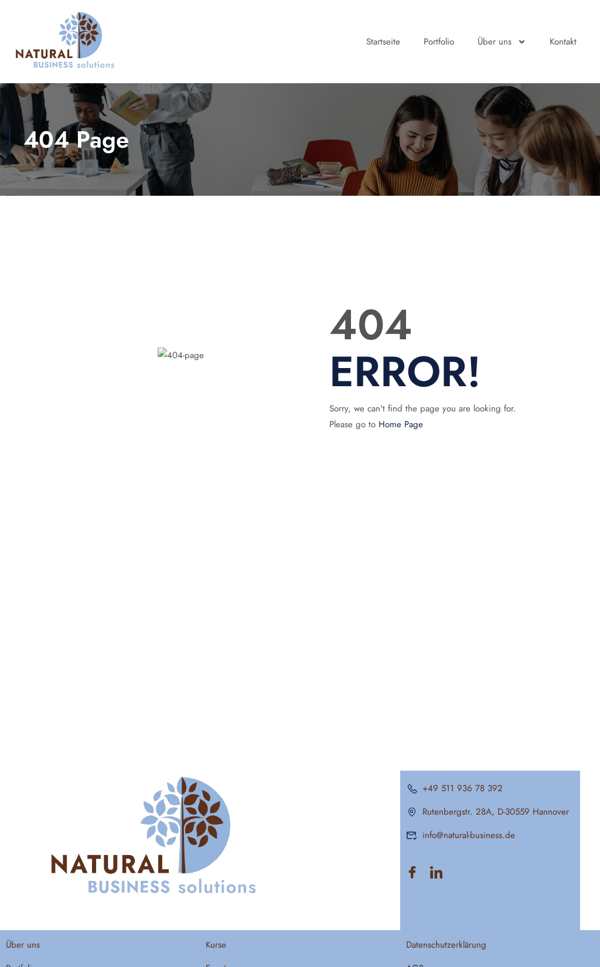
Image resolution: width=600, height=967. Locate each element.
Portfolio (439, 41)
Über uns (495, 41)
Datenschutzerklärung (446, 944)
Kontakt (563, 41)
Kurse (216, 944)
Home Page (401, 424)
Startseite (383, 41)
